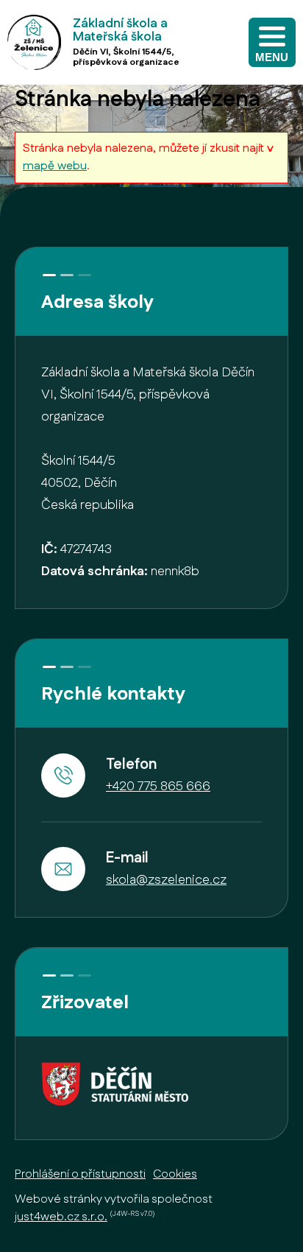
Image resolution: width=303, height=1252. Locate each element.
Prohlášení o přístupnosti (80, 1174)
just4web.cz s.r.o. (61, 1217)
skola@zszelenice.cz (166, 880)
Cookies (175, 1174)
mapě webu (55, 166)
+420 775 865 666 (158, 786)
